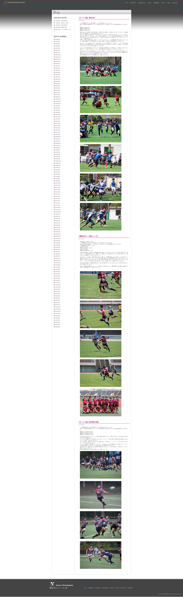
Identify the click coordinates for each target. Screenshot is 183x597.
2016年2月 (57, 229)
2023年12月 (58, 99)
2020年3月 (57, 138)
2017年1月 (57, 205)
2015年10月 (58, 238)
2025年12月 (58, 54)
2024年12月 (58, 79)
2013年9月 (57, 289)
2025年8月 (57, 63)
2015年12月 (58, 234)
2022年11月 (57, 114)
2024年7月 (57, 85)
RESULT (112, 587)
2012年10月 (58, 313)
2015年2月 (57, 256)
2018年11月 (57, 163)
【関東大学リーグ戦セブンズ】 (88, 236)
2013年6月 (57, 295)
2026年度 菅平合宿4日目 (61, 20)
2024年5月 (57, 90)
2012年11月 (57, 311)
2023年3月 (57, 112)
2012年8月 (57, 318)
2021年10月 (58, 125)
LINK (168, 2)
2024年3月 (57, 94)
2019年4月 (57, 156)
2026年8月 (57, 39)
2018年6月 (57, 174)
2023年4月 (57, 110)
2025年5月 (57, 70)
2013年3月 (57, 302)
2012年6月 (57, 322)
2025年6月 (57, 68)
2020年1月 (57, 141)
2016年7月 (57, 218)
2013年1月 (57, 307)
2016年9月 (57, 214)
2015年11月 (57, 236)
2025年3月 (57, 74)
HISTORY (98, 587)
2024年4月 (57, 92)
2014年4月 (57, 278)
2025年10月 (58, 59)
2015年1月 (57, 258)
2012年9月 (57, 315)
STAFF (149, 2)
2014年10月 (58, 265)
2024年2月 (57, 96)
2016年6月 (57, 220)
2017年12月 (58, 183)
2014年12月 (58, 260)
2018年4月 (57, 178)
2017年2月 (57, 203)
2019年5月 (57, 154)
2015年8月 (57, 242)
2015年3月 (57, 253)
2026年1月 (57, 52)
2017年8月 (57, 192)
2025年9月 (57, 61)
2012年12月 (58, 309)
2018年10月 (58, 165)
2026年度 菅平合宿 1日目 (61, 27)
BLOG (163, 2)
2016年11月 (57, 209)
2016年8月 (57, 216)
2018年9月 (57, 167)
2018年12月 (58, 161)
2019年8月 (57, 150)
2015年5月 (57, 249)
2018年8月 (57, 169)
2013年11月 (57, 284)
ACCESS (175, 2)
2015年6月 (57, 247)
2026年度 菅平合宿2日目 (61, 25)
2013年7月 (57, 293)
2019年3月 (57, 158)
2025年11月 (57, 57)
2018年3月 (57, 180)
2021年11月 (57, 123)
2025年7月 (57, 65)
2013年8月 (57, 291)
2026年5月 (57, 46)
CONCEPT (133, 2)
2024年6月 (57, 88)
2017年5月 (57, 196)
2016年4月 (57, 225)
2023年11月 (57, 101)
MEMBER (156, 2)
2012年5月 (57, 324)
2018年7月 (57, 172)
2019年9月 (57, 147)
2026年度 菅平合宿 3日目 (61, 22)
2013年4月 (57, 300)
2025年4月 (57, 72)
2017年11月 (57, 185)
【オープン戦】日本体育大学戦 (88, 422)
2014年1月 (57, 282)
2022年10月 (58, 116)
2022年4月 (57, 121)
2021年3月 (57, 132)
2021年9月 (57, 127)
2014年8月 (57, 269)
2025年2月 (57, 77)
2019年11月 (57, 143)
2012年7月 (57, 320)
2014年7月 (57, 271)
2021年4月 (57, 130)
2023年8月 (57, 108)
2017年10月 (58, 187)
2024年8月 (57, 83)
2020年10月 (58, 136)
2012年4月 (57, 326)
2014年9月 (57, 267)
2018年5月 (57, 176)
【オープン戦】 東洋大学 (86, 18)
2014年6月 (57, 273)
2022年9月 (57, 119)
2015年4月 (57, 251)
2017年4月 (57, 198)
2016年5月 (57, 222)
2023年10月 (58, 103)
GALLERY (123, 587)
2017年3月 (57, 200)
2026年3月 (57, 50)
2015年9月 (57, 240)
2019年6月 (57, 152)
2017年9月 (57, 189)
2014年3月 (57, 280)
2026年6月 (57, 43)
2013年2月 (57, 304)
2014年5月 (57, 276)
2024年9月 (57, 81)
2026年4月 (57, 48)
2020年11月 (57, 134)
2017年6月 (57, 194)
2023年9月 (57, 105)
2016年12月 (58, 207)
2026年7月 (57, 41)
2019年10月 (58, 145)
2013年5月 (57, 298)
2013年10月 (58, 287)
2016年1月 (57, 231)
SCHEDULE (141, 2)
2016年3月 (57, 227)
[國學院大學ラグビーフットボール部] (13, 2)
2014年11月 (57, 262)
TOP (126, 2)
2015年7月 (57, 245)
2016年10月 (58, 211)
